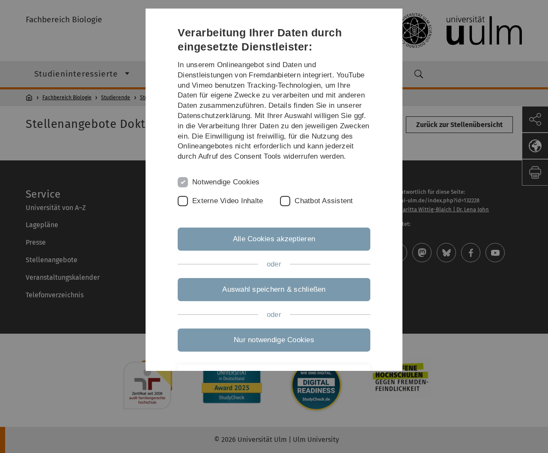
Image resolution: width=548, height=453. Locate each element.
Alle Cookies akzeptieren (274, 239)
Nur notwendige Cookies (274, 340)
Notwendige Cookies (226, 182)
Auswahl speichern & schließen (273, 289)
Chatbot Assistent (324, 201)
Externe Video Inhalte (227, 201)
